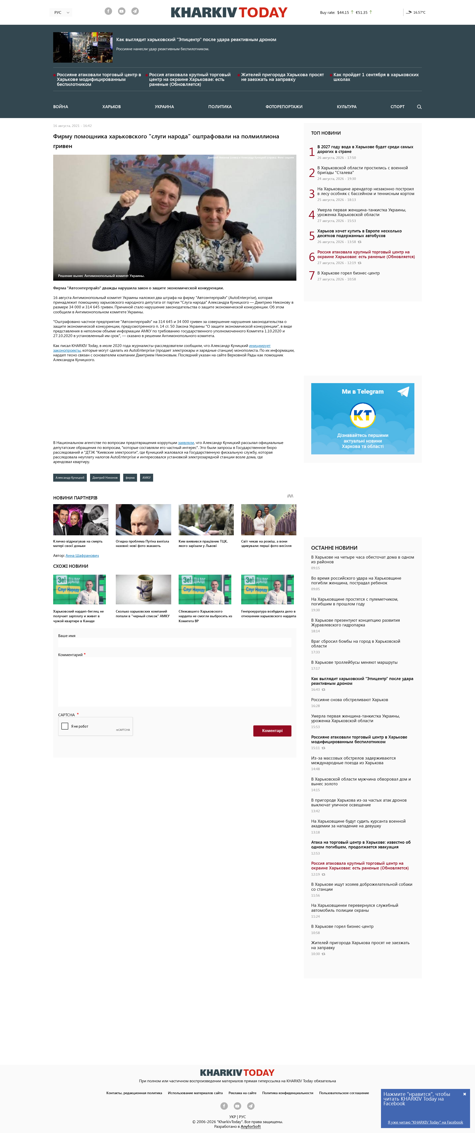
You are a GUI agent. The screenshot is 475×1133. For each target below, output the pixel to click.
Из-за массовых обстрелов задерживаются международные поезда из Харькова (353, 760)
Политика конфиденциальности (287, 1092)
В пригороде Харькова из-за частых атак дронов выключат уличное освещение (359, 802)
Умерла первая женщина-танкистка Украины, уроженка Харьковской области (361, 212)
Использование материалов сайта (195, 1092)
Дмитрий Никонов (105, 477)
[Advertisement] (174, 401)
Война (60, 106)
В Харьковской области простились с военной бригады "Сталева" (362, 170)
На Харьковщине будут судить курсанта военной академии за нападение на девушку (358, 823)
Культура (346, 106)
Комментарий (70, 654)
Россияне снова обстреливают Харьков (349, 699)
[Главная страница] (237, 1072)
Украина (164, 106)
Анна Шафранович (82, 555)
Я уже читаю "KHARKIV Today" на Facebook (425, 1122)
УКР (232, 1116)
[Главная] (229, 12)
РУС (242, 1116)
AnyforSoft (251, 1126)
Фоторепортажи (284, 106)
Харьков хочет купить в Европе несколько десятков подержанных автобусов (359, 233)
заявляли (186, 442)
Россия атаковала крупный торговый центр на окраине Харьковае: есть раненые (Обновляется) (190, 79)
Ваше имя (66, 635)
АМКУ (146, 477)
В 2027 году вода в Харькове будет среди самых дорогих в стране (365, 149)
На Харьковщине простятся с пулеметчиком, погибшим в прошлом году (354, 601)
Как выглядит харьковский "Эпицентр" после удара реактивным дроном (196, 39)
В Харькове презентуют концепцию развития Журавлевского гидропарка (355, 622)
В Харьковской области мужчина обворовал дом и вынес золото (361, 781)
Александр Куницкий (70, 477)
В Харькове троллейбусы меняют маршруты (354, 662)
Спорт (397, 106)
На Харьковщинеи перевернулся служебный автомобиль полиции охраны (354, 907)
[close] (465, 1093)
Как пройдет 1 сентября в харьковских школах (376, 76)
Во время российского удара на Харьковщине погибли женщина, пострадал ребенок (356, 580)
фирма (130, 477)
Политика (220, 106)
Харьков (111, 106)
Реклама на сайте (242, 1092)
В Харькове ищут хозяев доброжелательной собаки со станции (361, 886)
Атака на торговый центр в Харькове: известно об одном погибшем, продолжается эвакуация (361, 844)
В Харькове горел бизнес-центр (348, 272)
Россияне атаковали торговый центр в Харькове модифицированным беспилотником (99, 79)
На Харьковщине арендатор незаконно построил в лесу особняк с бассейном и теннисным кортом (365, 191)
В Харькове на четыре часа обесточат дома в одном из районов (362, 559)
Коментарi (272, 731)
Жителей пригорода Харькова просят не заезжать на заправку (282, 76)
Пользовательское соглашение (344, 1092)
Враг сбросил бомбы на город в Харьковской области (355, 643)
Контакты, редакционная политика (134, 1092)
